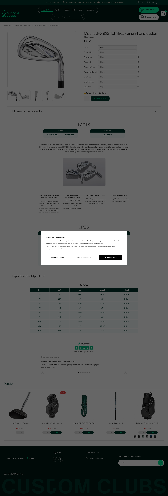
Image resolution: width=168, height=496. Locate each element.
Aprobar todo (111, 257)
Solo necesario (84, 257)
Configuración (57, 257)
